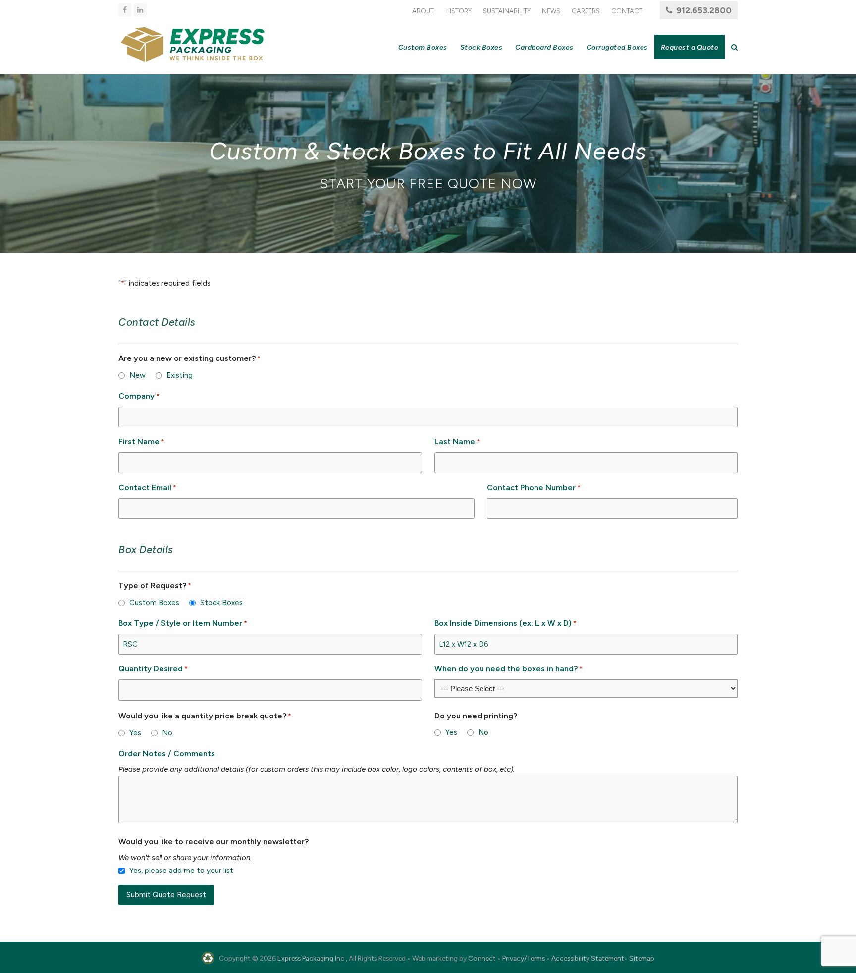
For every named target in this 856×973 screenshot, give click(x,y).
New (137, 375)
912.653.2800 (704, 10)
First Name (141, 441)
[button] (734, 47)
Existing (179, 375)
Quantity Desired (153, 668)
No (167, 732)
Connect (482, 958)
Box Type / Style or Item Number (182, 623)
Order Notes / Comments (166, 753)
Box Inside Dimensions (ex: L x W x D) (505, 623)
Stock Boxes (221, 602)
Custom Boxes (154, 602)
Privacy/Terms (523, 958)
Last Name (457, 441)
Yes (135, 732)
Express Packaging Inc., (312, 958)
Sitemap (641, 958)
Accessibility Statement (587, 958)
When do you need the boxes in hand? (508, 668)
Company (139, 396)
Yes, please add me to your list (181, 870)
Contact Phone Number (534, 487)
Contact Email (147, 487)
